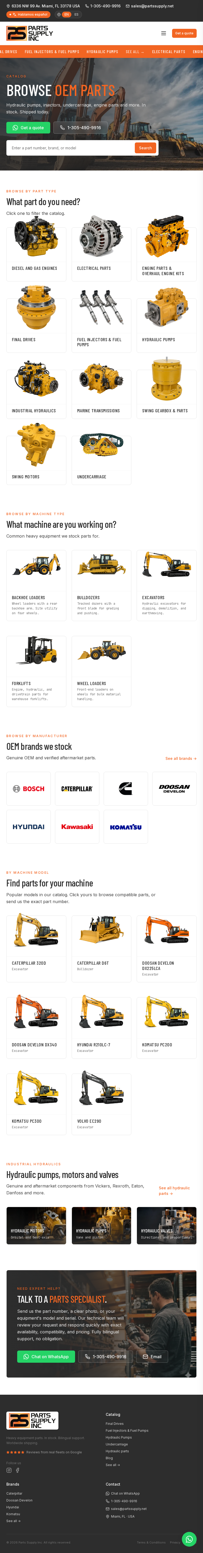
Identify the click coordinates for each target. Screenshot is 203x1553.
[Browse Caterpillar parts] (77, 789)
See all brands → (181, 758)
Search (145, 148)
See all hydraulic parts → (174, 1191)
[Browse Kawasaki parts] (77, 827)
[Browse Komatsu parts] (126, 827)
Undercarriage (117, 1444)
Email (156, 1356)
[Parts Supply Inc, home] (29, 33)
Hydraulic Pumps (82, 51)
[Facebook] (17, 1470)
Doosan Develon (19, 1500)
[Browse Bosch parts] (28, 789)
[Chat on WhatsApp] (189, 1539)
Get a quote (184, 33)
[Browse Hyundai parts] (28, 827)
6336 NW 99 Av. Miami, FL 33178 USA (46, 6)
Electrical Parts (148, 51)
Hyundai (12, 1507)
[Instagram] (9, 1470)
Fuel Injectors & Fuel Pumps (31, 51)
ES (77, 14)
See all (114, 51)
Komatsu (13, 1514)
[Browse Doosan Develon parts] (174, 789)
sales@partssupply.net (152, 6)
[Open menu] (163, 33)
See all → (113, 1465)
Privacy (175, 1542)
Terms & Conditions (151, 1542)
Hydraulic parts (117, 1451)
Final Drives (115, 1424)
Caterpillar (14, 1493)
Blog (109, 1458)
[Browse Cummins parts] (126, 789)
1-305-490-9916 (105, 6)
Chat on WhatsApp (50, 1356)
